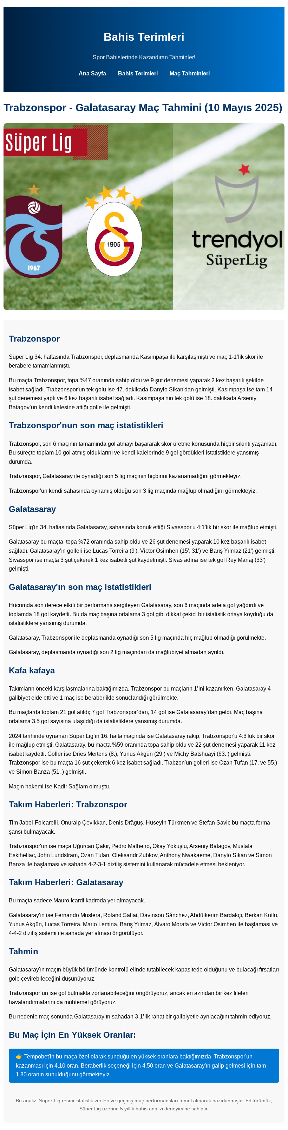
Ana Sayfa (92, 73)
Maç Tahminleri (190, 73)
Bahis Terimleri (144, 37)
